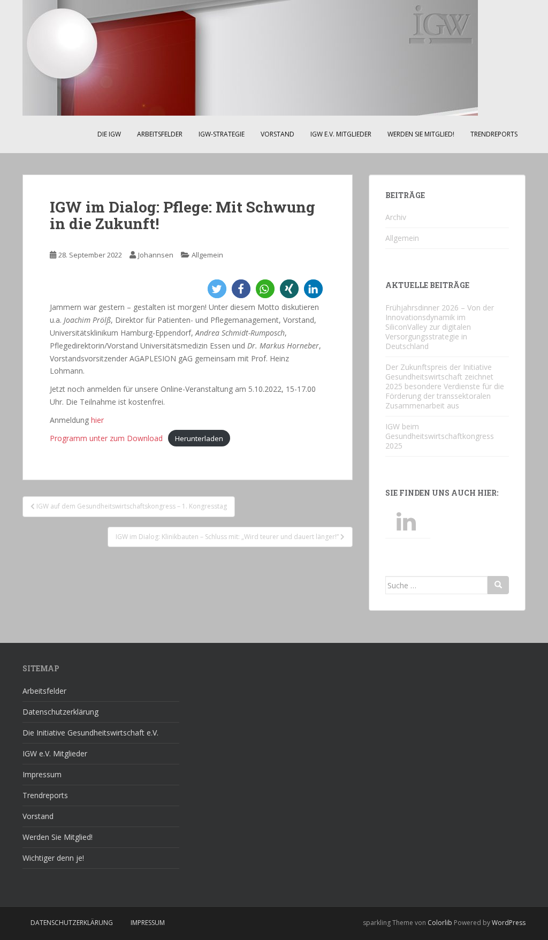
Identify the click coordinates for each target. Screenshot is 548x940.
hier (97, 420)
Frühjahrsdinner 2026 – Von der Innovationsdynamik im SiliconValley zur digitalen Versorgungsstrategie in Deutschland (439, 326)
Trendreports (493, 134)
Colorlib (440, 922)
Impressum (42, 774)
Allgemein (207, 255)
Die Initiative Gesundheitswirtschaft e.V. (90, 732)
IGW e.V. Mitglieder (340, 134)
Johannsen (155, 255)
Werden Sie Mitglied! (420, 134)
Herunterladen (199, 438)
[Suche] (498, 585)
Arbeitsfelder (159, 134)
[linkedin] (408, 522)
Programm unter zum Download (106, 438)
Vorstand (277, 134)
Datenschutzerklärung (60, 712)
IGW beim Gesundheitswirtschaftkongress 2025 (439, 436)
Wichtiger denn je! (53, 858)
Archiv (395, 217)
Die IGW (109, 134)
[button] (217, 288)
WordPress (509, 922)
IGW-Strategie (222, 134)
